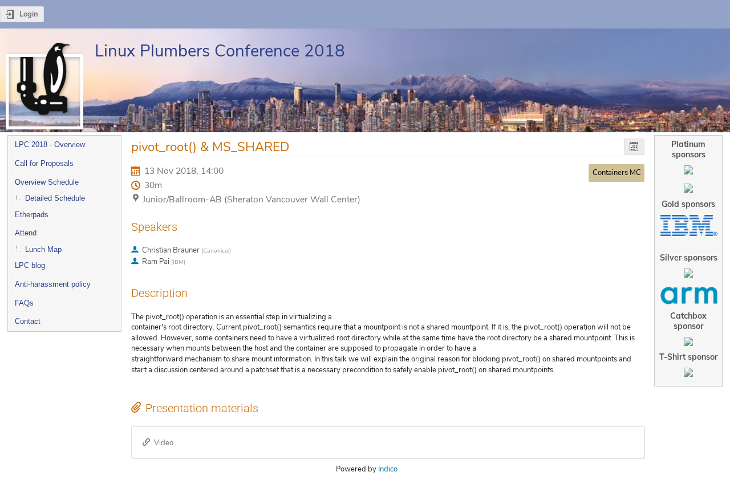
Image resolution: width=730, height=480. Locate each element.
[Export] (634, 147)
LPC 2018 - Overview (50, 144)
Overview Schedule (47, 182)
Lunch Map (43, 249)
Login (28, 14)
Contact (27, 321)
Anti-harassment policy (53, 284)
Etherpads (31, 214)
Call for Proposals (44, 163)
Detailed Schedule (55, 198)
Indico (388, 469)
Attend (25, 233)
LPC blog (30, 265)
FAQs (24, 303)
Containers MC (617, 173)
